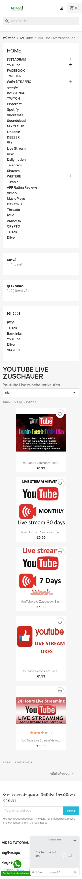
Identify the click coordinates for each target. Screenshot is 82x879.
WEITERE (14, 176)
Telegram (14, 165)
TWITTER (14, 76)
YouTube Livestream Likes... (41, 463)
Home (14, 50)
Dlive (11, 237)
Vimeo (12, 193)
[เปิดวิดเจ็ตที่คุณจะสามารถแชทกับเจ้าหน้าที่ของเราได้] (55, 856)
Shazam (13, 171)
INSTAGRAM (16, 59)
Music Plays (16, 199)
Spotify (13, 110)
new (10, 154)
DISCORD (14, 204)
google (12, 87)
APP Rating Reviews (22, 187)
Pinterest (14, 104)
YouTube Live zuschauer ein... (41, 532)
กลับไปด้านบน (62, 773)
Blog (13, 313)
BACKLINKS (16, 93)
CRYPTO (13, 226)
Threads (13, 210)
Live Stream (16, 148)
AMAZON (14, 221)
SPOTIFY (13, 350)
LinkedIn (13, 132)
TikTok (12, 232)
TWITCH (13, 98)
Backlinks (14, 333)
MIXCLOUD (15, 126)
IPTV (10, 215)
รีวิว (9, 143)
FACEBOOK (16, 71)
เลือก (41, 392)
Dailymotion (16, 160)
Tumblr (12, 182)
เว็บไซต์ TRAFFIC (19, 82)
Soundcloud (16, 121)
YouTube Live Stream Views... (41, 740)
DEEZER (13, 137)
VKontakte (15, 115)
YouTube (13, 65)
